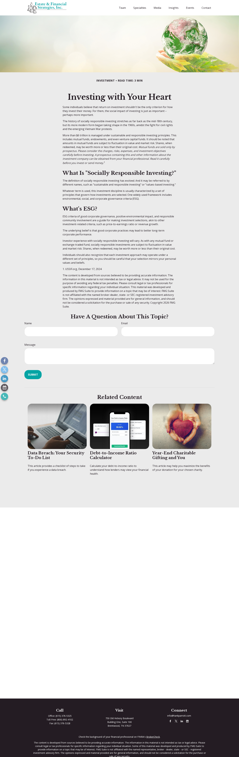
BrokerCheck (153, 736)
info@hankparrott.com (179, 715)
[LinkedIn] (4, 378)
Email (124, 323)
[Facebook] (4, 360)
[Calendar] (4, 387)
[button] (122, 8)
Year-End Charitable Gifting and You (174, 455)
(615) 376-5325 (64, 715)
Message (29, 344)
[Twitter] (4, 369)
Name (28, 323)
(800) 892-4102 (65, 719)
